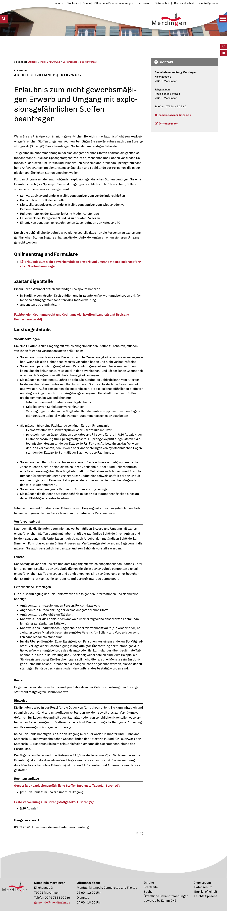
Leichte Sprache (208, 3)
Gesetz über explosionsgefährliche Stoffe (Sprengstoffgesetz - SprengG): (67, 785)
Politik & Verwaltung (50, 62)
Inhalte (58, 3)
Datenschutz (162, 3)
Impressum (144, 3)
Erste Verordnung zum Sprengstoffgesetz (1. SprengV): (54, 802)
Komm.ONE (168, 901)
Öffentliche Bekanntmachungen (113, 3)
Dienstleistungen (88, 62)
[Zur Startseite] (103, 26)
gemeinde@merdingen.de (175, 115)
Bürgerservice (70, 62)
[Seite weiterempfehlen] (141, 833)
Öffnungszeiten (168, 123)
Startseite (73, 3)
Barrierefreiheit (184, 3)
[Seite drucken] (137, 833)
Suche (87, 3)
